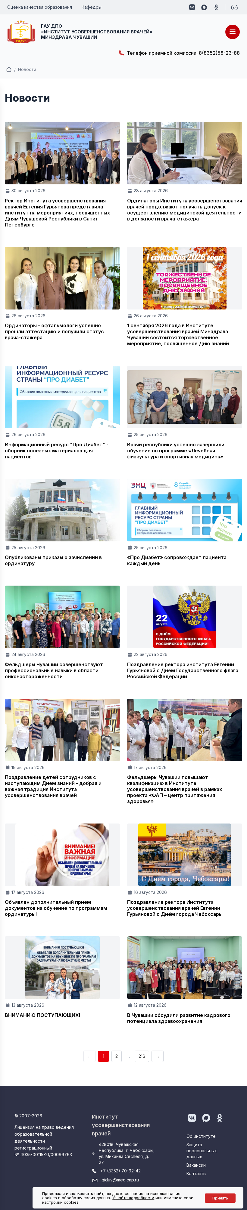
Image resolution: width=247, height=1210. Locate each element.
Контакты (196, 1173)
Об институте (201, 1136)
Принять (220, 1198)
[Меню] (232, 32)
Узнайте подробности (133, 1197)
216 (142, 1056)
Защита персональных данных (201, 1150)
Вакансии (196, 1165)
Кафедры (92, 7)
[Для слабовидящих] (234, 7)
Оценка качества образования (39, 7)
